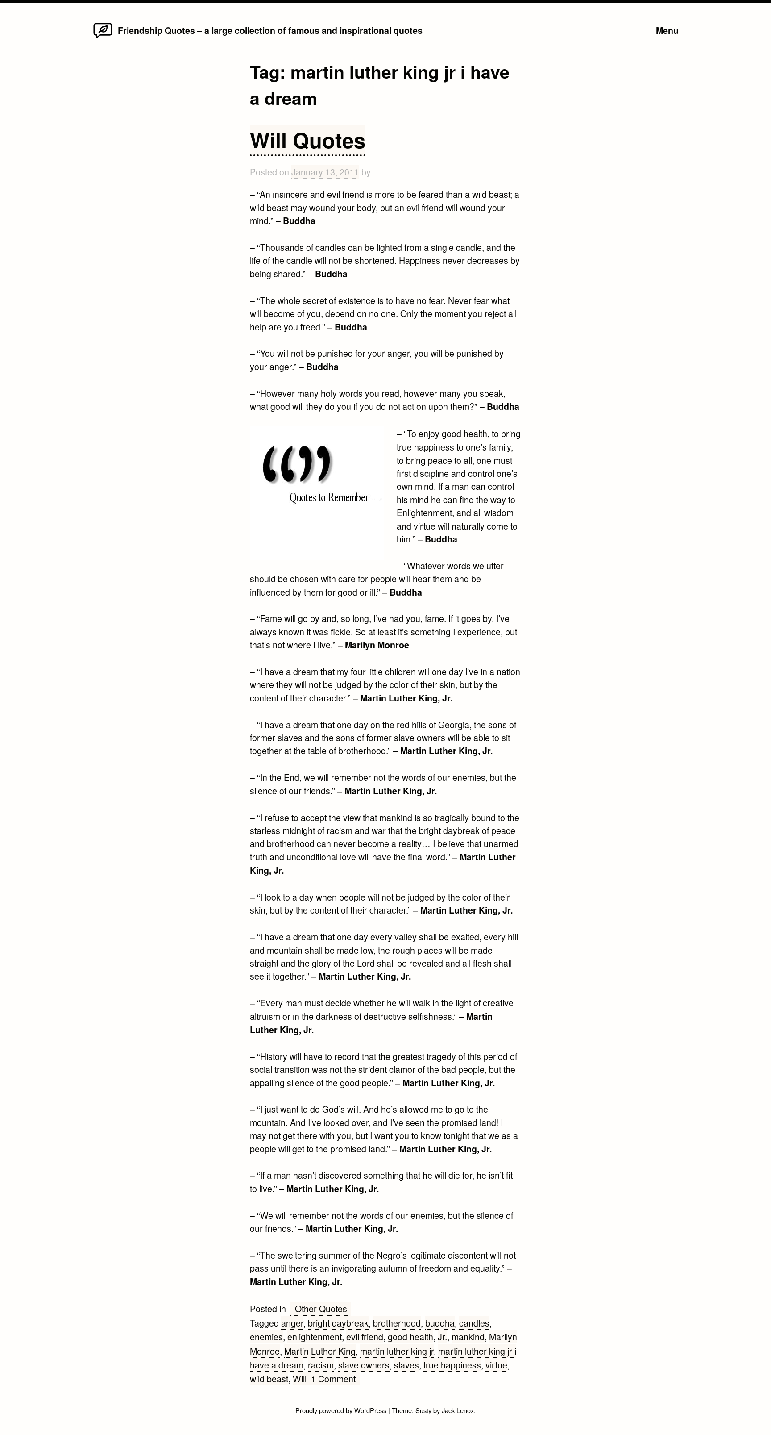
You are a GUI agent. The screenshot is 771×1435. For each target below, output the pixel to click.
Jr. (442, 1336)
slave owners (364, 1364)
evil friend (364, 1336)
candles (474, 1322)
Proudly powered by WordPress (341, 1410)
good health (410, 1336)
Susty (423, 1410)
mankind (468, 1336)
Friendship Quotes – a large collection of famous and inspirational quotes (270, 30)
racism (321, 1364)
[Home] (102, 37)
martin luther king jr (397, 1350)
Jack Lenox (458, 1410)
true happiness (452, 1364)
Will (300, 1378)
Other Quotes (321, 1308)
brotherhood (397, 1322)
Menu (667, 30)
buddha (440, 1322)
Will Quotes (307, 139)
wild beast (269, 1378)
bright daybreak (338, 1322)
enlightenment (314, 1336)
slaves (406, 1364)
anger (292, 1322)
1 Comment (335, 1378)
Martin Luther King (320, 1350)
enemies (266, 1336)
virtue (496, 1364)
